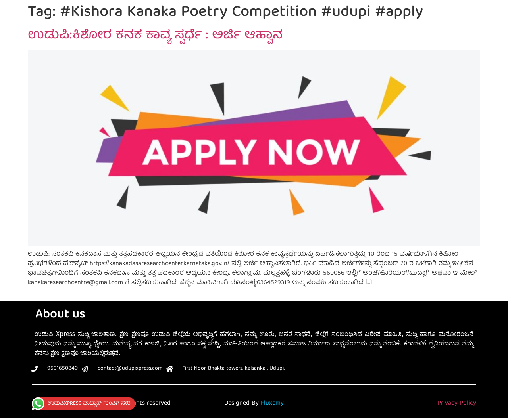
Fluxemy (272, 403)
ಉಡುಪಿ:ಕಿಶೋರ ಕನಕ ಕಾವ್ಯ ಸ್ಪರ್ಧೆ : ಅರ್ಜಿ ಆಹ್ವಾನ (155, 36)
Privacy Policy (456, 403)
